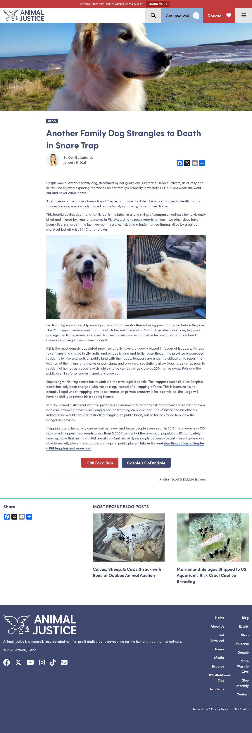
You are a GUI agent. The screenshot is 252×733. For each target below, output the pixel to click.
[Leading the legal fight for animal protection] (22, 15)
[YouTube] (30, 662)
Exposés (218, 666)
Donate (243, 652)
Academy (217, 689)
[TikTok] (53, 662)
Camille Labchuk (80, 157)
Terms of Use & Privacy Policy (210, 709)
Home (219, 617)
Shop (245, 635)
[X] (18, 662)
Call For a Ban (100, 463)
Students (242, 643)
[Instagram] (42, 662)
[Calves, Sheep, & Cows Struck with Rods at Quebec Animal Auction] (129, 537)
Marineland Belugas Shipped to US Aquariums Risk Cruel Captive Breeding (211, 575)
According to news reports (134, 219)
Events (244, 626)
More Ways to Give (243, 666)
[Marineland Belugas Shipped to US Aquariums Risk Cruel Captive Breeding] (213, 537)
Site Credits (241, 709)
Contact (243, 694)
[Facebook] (6, 662)
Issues (219, 649)
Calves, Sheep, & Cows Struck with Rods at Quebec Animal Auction (127, 572)
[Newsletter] (64, 662)
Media (219, 657)
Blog (245, 617)
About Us (217, 626)
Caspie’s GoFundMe (146, 463)
